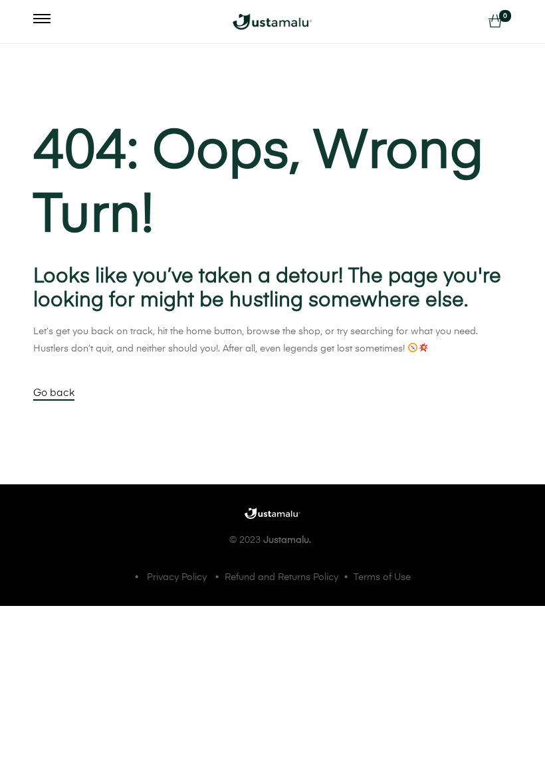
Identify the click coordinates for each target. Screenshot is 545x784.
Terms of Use (382, 577)
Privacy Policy (177, 577)
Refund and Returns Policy (281, 577)
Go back (53, 393)
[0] (495, 22)
